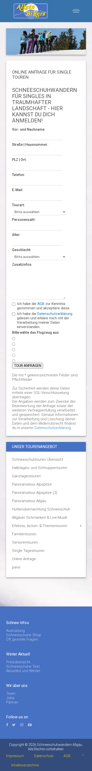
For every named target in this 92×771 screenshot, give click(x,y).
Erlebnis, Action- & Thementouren (39, 526)
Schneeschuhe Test (23, 666)
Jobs (10, 698)
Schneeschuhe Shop (23, 635)
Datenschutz (43, 756)
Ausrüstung (15, 630)
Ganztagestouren (26, 476)
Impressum (15, 756)
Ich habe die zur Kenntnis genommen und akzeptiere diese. (43, 306)
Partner (12, 702)
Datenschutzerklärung (54, 314)
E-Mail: (17, 190)
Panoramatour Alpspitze (32, 484)
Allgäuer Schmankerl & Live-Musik (39, 517)
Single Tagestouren (28, 550)
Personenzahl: (24, 220)
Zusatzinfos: (22, 264)
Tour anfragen (27, 366)
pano (16, 567)
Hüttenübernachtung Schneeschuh (41, 509)
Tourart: (18, 205)
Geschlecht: (21, 250)
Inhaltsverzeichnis (25, 765)
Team (10, 693)
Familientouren (24, 534)
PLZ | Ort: (19, 160)
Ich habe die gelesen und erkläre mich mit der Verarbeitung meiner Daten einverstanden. (44, 320)
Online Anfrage (24, 559)
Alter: (16, 235)
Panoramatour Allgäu (29, 501)
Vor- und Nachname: (28, 129)
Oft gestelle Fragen (22, 639)
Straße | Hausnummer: (30, 144)
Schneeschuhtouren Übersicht (37, 459)
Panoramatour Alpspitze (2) (34, 492)
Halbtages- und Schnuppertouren (39, 468)
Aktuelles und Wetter (23, 671)
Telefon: (18, 175)
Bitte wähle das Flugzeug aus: (36, 332)
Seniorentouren (25, 542)
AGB (40, 304)
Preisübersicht (18, 662)
